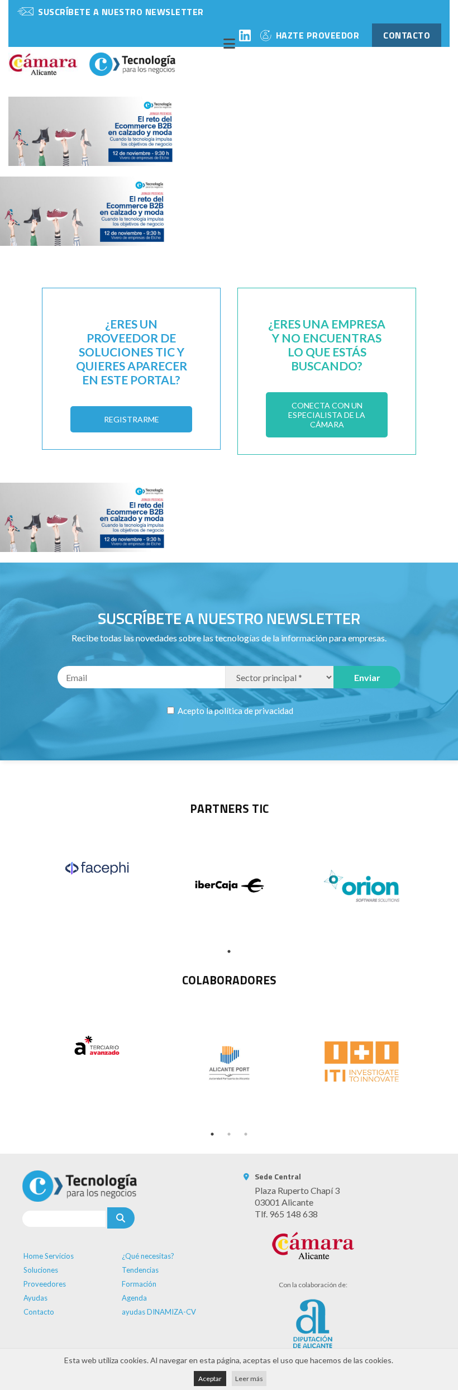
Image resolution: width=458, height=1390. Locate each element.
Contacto (38, 1311)
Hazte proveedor (318, 35)
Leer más (249, 1378)
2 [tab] (229, 1134)
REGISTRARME (131, 419)
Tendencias (140, 1269)
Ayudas (35, 1297)
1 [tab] (229, 951)
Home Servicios (48, 1255)
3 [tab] (245, 1134)
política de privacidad (253, 711)
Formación (139, 1283)
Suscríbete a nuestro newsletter (121, 11)
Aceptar (210, 1378)
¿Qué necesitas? (148, 1255)
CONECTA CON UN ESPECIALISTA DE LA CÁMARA (326, 415)
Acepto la (234, 711)
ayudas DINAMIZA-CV (159, 1311)
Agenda (134, 1297)
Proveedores (44, 1283)
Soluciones (40, 1269)
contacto (406, 35)
